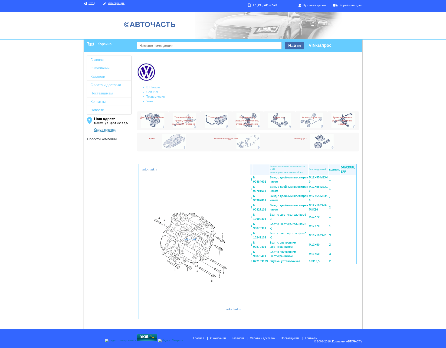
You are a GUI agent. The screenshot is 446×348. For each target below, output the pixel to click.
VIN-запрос (320, 45)
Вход (92, 3)
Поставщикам (102, 93)
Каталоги (98, 76)
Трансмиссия (155, 96)
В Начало (153, 87)
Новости (97, 110)
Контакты (98, 102)
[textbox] (209, 45)
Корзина (105, 44)
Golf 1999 (152, 92)
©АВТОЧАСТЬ (150, 24)
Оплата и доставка (106, 85)
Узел (149, 101)
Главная (97, 60)
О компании (100, 68)
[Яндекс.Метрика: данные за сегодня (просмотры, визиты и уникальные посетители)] (170, 340)
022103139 (260, 261)
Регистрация (116, 3)
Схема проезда (104, 129)
